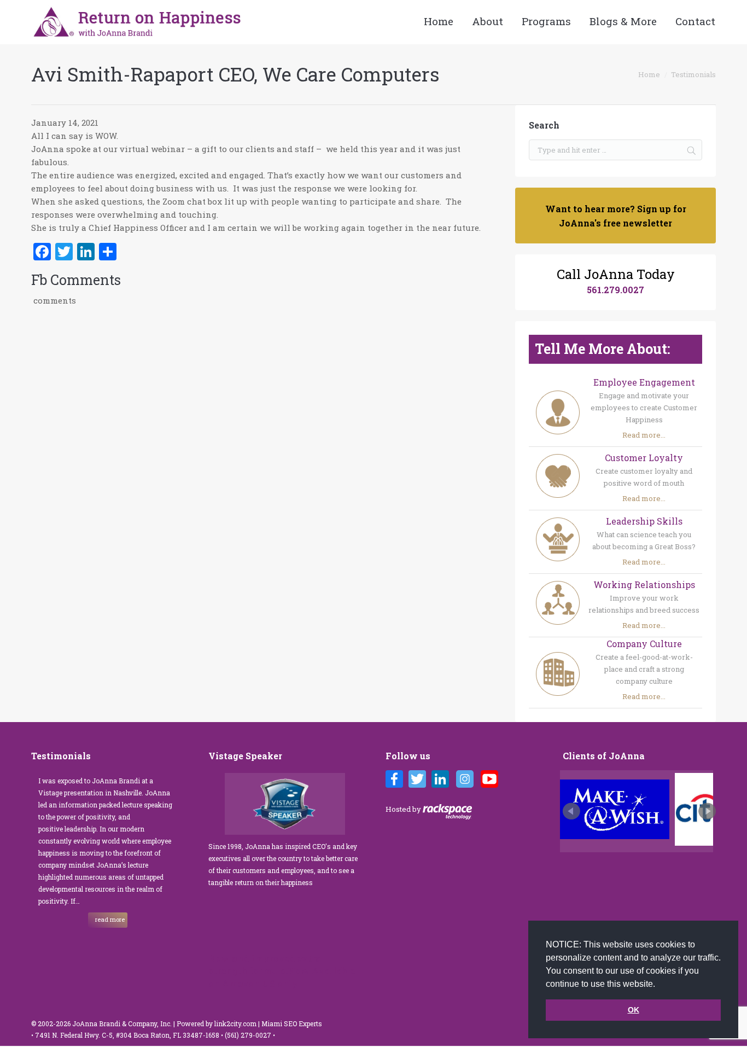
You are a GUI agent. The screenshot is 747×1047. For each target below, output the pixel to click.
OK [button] (633, 1009)
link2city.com (235, 1023)
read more (110, 919)
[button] (659, 984)
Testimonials (693, 74)
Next (707, 811)
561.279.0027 (615, 289)
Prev (571, 811)
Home (649, 74)
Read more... (644, 435)
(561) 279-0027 (249, 1035)
